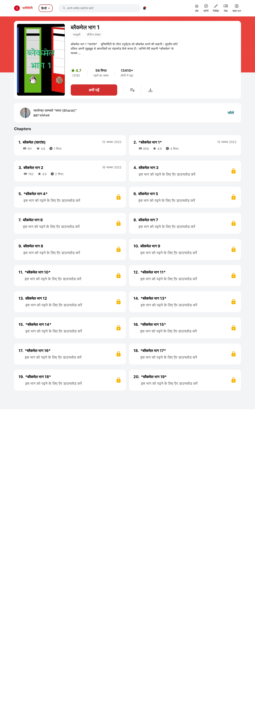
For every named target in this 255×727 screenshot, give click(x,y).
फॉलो (231, 113)
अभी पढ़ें (94, 90)
